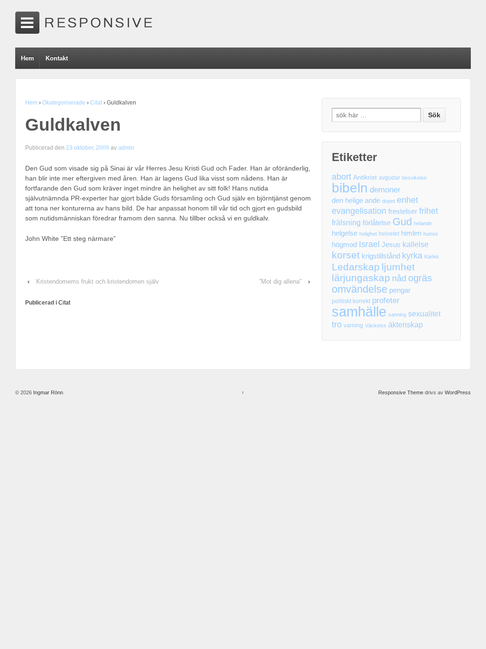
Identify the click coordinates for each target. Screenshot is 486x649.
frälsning (346, 223)
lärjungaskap (361, 278)
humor (430, 234)
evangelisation (359, 211)
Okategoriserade (63, 102)
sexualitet (424, 314)
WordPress (458, 392)
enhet (407, 200)
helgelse (344, 233)
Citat (96, 102)
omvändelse (359, 289)
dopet (388, 201)
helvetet (389, 233)
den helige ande (356, 200)
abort (341, 176)
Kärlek (431, 256)
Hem (27, 58)
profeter (386, 300)
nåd (399, 278)
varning (353, 325)
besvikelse (414, 178)
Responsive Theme (400, 392)
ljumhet (398, 267)
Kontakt (57, 58)
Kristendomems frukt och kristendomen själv (97, 281)
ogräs (420, 278)
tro (337, 324)
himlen (411, 233)
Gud (402, 222)
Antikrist (365, 177)
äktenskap (405, 325)
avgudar (389, 177)
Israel (369, 244)
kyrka (412, 255)
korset (346, 255)
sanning (397, 314)
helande (423, 223)
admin (126, 147)
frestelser (402, 211)
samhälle (359, 311)
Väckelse (375, 325)
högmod (344, 244)
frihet (428, 211)
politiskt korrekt (351, 301)
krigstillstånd (381, 256)
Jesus (391, 244)
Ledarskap (356, 267)
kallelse (415, 244)
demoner (385, 189)
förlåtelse (377, 223)
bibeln (350, 188)
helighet (368, 234)
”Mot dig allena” (280, 281)
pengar (400, 290)
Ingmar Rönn (47, 392)
